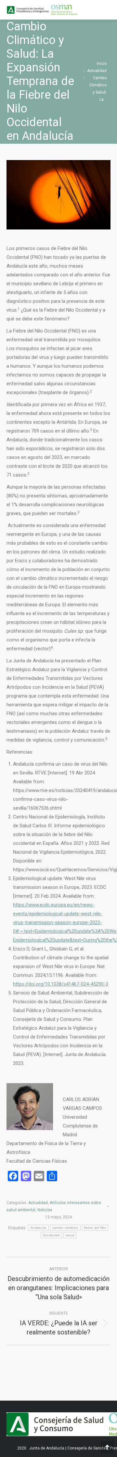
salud (70, 1235)
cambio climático (65, 1227)
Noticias (44, 1210)
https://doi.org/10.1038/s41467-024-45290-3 (60, 984)
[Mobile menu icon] (106, 10)
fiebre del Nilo (95, 1227)
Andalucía (38, 1227)
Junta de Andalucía (46, 1448)
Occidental (51, 1235)
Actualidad (38, 1202)
